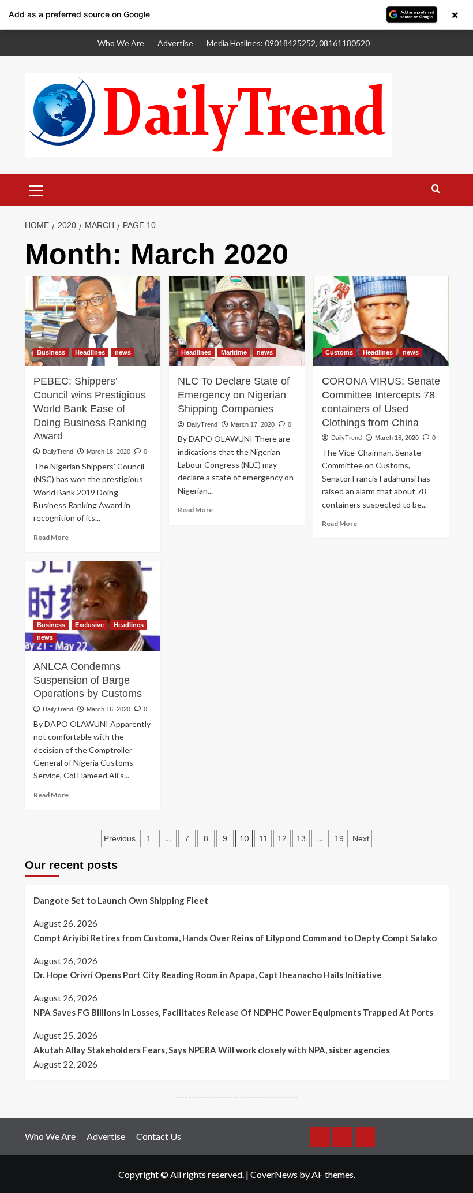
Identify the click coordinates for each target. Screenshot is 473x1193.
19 (339, 838)
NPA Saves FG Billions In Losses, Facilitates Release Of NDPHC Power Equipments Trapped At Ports (233, 1012)
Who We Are (120, 43)
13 (301, 838)
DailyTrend (58, 451)
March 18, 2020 (108, 451)
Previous (120, 838)
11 (263, 838)
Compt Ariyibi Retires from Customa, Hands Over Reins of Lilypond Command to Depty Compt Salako (235, 938)
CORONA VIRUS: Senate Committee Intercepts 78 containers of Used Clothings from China (381, 401)
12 (282, 838)
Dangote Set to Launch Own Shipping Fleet (120, 900)
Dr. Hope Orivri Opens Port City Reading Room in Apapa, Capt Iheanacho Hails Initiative (207, 975)
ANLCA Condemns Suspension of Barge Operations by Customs (89, 680)
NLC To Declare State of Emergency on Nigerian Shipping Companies (234, 395)
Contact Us (158, 1136)
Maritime (234, 352)
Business (51, 352)
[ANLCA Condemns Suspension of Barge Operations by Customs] (92, 606)
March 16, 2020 (397, 437)
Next (360, 838)
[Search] (436, 189)
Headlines (90, 352)
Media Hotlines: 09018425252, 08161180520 (288, 43)
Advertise (175, 43)
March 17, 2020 (253, 424)
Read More (51, 537)
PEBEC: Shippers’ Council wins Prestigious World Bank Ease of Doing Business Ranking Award (90, 408)
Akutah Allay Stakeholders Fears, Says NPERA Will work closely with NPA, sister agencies (211, 1050)
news (123, 352)
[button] (36, 188)
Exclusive (89, 624)
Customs (339, 352)
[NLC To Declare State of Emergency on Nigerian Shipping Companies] (237, 321)
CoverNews (274, 1174)
